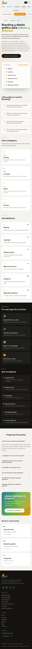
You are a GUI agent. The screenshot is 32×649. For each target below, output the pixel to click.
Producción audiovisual (7, 604)
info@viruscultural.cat (7, 633)
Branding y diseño (20, 14)
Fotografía (4, 606)
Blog (3, 624)
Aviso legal (4, 646)
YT (13, 587)
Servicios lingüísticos (7, 608)
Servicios (4, 617)
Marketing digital (7, 14)
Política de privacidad (13, 646)
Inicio (3, 615)
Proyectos (4, 619)
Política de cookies (24, 646)
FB (6, 587)
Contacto (4, 626)
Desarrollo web (5, 599)
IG (3, 587)
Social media (5, 602)
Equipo (3, 622)
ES (25, 2)
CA (28, 2)
